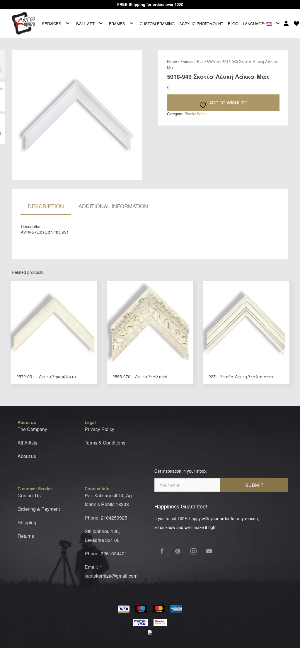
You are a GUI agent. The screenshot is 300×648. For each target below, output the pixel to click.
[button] (136, 56)
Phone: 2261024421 (106, 553)
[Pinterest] (177, 551)
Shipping (27, 522)
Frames (186, 61)
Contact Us (29, 495)
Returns (26, 535)
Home (172, 61)
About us (27, 456)
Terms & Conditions (105, 442)
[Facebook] (161, 551)
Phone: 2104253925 (106, 517)
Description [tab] (46, 206)
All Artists (27, 442)
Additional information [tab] (113, 206)
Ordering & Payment (39, 508)
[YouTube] (209, 551)
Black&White (208, 61)
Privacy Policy (99, 429)
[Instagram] (193, 551)
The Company (32, 429)
